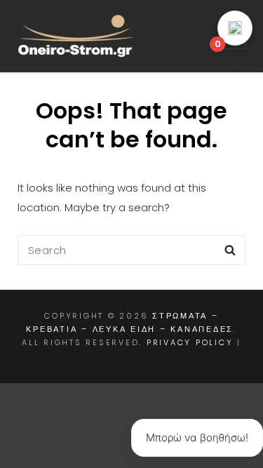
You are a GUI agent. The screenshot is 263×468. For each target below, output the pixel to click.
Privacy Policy (190, 342)
